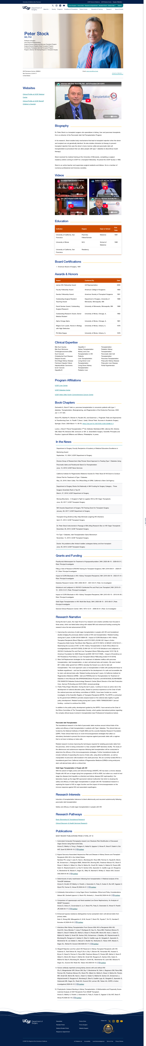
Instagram (56, 5)
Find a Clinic (81, 5)
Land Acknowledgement (98, 1041)
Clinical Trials (111, 5)
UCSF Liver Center (61, 385)
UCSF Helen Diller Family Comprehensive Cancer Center (74, 394)
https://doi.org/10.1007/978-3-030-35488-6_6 (97, 423)
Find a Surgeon (72, 5)
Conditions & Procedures (71, 9)
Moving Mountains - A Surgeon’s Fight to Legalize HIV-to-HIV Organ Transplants (83, 499)
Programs (60, 9)
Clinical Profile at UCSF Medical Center (33, 95)
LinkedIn (60, 5)
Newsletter (59, 1021)
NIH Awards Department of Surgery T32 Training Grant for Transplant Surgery (83, 508)
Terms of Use (110, 1041)
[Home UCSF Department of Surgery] (39, 1022)
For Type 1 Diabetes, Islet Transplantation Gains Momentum (77, 534)
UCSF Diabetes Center (62, 390)
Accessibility (87, 1041)
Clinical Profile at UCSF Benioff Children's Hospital (33, 102)
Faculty (54, 9)
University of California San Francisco (32, 2)
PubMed (81, 849)
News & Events (119, 9)
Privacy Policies (119, 1041)
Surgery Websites (117, 2)
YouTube (64, 5)
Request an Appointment (91, 5)
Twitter (52, 5)
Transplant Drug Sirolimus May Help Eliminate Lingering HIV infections (80, 517)
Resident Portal (103, 5)
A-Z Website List (78, 1041)
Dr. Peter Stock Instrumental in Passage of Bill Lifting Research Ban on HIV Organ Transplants (88, 526)
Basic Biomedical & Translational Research (70, 819)
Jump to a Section (117, 73)
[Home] (32, 8)
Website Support (83, 1028)
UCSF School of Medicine (93, 2)
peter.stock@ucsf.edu (92, 71)
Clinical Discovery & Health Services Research (71, 823)
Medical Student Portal (62, 1028)
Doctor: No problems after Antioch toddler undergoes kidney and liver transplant (84, 543)
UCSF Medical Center (106, 2)
